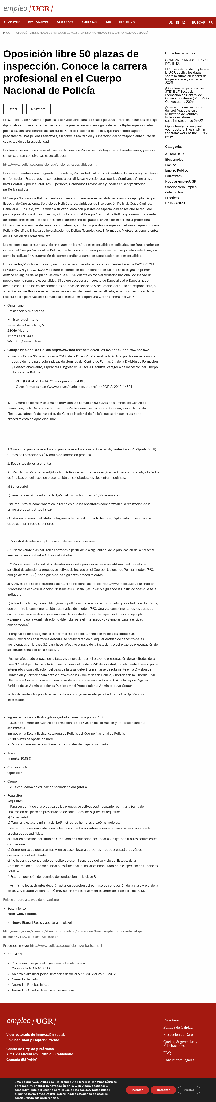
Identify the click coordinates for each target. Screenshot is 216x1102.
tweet (13, 109)
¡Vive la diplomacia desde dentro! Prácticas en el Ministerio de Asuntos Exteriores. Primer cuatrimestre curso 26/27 (184, 113)
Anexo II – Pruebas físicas (30, 984)
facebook (38, 109)
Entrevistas (173, 176)
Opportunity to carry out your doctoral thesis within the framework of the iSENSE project (187, 131)
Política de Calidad (178, 1027)
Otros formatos (27, 386)
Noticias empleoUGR (180, 181)
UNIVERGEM (175, 203)
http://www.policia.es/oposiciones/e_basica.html (66, 945)
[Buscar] (211, 22)
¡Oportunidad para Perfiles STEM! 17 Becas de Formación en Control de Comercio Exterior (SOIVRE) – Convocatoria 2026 (187, 95)
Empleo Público (176, 170)
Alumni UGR (174, 154)
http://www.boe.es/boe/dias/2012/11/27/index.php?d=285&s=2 (100, 350)
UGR (108, 22)
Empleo (170, 165)
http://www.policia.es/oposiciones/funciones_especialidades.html (51, 164)
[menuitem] (12, 22)
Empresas (89, 22)
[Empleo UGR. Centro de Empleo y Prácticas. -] (28, 8)
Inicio (6, 33)
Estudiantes (38, 22)
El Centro (12, 22)
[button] (170, 22)
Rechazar (163, 1090)
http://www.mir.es (27, 341)
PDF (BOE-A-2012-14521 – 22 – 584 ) (50, 381)
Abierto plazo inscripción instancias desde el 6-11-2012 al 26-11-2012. (64, 974)
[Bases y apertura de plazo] (52, 922)
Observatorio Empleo (181, 187)
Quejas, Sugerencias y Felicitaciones (180, 1044)
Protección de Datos (178, 1034)
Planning (127, 22)
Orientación (174, 192)
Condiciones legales (178, 1060)
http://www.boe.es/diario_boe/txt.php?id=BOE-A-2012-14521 (86, 386)
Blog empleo (174, 159)
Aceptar (137, 1090)
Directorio (171, 1020)
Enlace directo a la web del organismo (31, 899)
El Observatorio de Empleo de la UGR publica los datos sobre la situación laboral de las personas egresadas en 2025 (187, 76)
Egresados (65, 22)
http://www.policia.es (118, 583)
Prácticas (172, 198)
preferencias (49, 1098)
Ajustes (189, 1090)
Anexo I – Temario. (25, 979)
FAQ (167, 1053)
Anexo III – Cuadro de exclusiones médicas (43, 990)
